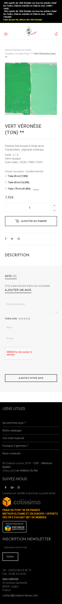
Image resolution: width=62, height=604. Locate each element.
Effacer (36, 190)
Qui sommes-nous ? (14, 422)
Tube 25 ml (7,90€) (18, 176)
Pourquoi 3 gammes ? (15, 445)
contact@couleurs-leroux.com (20, 595)
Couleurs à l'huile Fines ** (19, 53)
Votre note (11, 318)
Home (8, 50)
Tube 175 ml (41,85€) (19, 188)
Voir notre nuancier (13, 438)
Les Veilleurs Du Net (26, 470)
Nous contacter (11, 453)
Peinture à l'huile (21, 50)
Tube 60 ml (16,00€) (18, 182)
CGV (36, 463)
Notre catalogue (11, 430)
